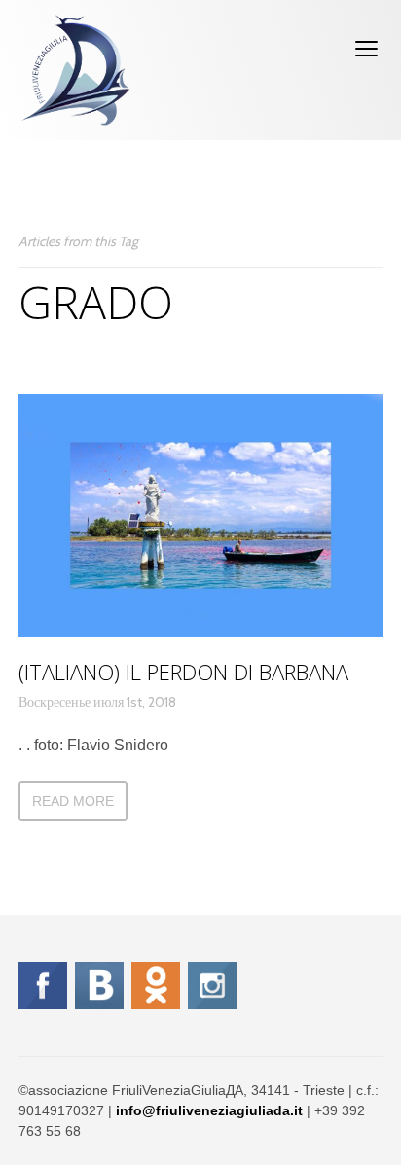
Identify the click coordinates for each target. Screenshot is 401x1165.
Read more (73, 801)
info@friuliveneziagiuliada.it (209, 1110)
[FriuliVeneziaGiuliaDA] (75, 70)
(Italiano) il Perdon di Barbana (183, 671)
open (367, 48)
